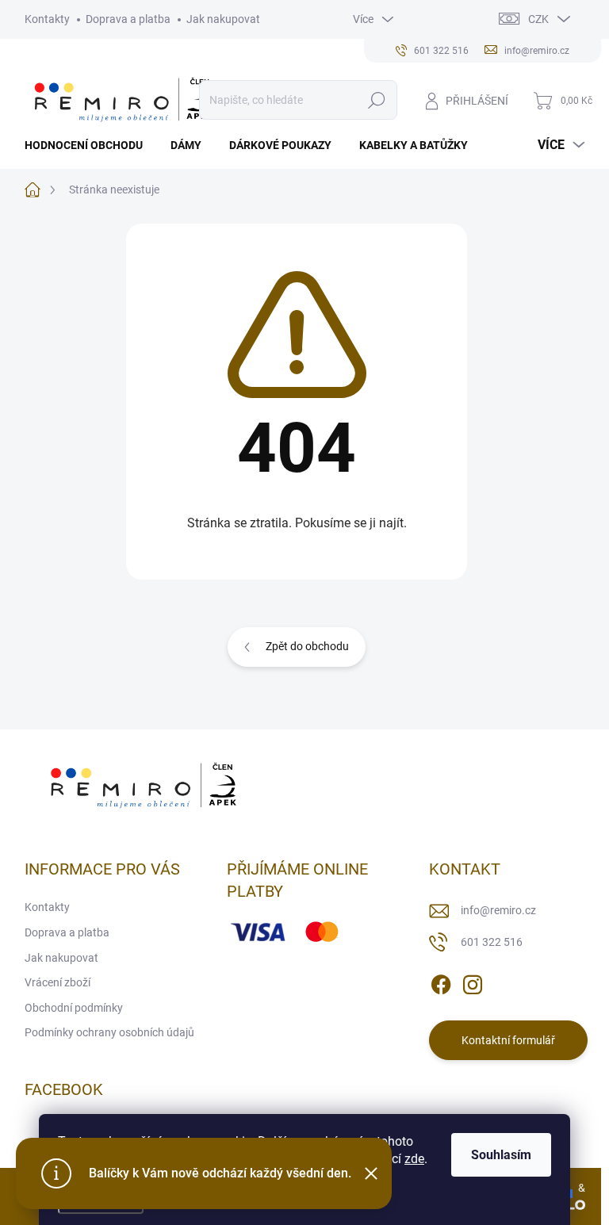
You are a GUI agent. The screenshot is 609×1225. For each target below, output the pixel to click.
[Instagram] (473, 982)
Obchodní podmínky (74, 1007)
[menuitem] (90, 145)
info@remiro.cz (498, 910)
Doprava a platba (128, 19)
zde (414, 1158)
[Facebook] (441, 982)
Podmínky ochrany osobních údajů (109, 1032)
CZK (538, 19)
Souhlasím (501, 1154)
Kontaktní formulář (508, 1040)
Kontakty (47, 19)
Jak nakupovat (223, 19)
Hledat (376, 100)
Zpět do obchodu (307, 646)
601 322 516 (492, 942)
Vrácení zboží (57, 982)
